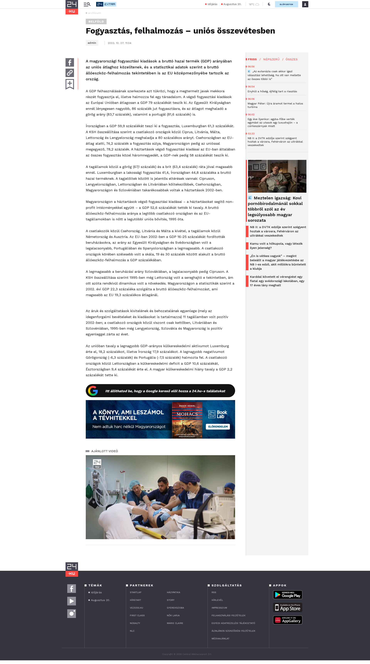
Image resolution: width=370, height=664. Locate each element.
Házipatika (173, 592)
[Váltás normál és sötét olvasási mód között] (269, 4)
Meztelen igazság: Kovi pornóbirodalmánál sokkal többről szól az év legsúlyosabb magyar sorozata (275, 209)
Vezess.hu (136, 607)
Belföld (96, 21)
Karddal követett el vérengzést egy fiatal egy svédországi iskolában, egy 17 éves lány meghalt (277, 281)
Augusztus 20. (232, 4)
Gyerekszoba (175, 607)
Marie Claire (175, 623)
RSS (214, 592)
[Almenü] (87, 4)
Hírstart (135, 600)
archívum (94, 12)
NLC (132, 631)
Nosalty (135, 623)
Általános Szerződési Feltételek (233, 631)
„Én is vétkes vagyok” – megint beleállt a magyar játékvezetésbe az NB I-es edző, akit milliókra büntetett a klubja (278, 262)
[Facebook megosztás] (70, 62)
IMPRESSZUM (219, 607)
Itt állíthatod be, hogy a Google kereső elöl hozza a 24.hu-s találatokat (165, 391)
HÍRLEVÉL (217, 600)
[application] (160, 497)
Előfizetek (286, 4)
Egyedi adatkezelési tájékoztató (233, 623)
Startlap (135, 592)
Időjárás (212, 4)
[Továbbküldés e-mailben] (70, 73)
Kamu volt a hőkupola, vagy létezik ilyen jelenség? (276, 246)
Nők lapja (173, 615)
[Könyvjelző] (70, 84)
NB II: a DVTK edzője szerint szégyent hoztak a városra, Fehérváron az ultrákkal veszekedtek (278, 231)
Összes (292, 59)
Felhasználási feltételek (229, 615)
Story (170, 600)
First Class (137, 615)
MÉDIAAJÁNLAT (220, 638)
